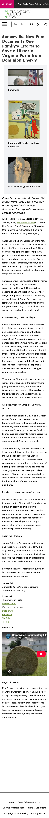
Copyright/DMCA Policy (16, 813)
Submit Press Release (13, 807)
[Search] (31, 24)
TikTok (5, 621)
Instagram (7, 611)
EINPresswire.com (26, 222)
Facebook (7, 614)
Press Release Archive (29, 802)
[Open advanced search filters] (38, 24)
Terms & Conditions (36, 807)
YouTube (6, 618)
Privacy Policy (38, 813)
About (12, 802)
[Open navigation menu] (4, 24)
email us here (9, 603)
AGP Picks (7, 4)
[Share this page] (45, 24)
